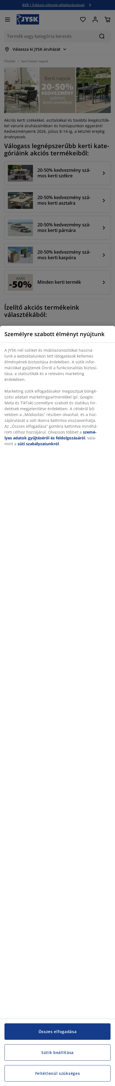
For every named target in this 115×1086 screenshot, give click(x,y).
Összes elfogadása (58, 1031)
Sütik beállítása (57, 1052)
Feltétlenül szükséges (57, 1073)
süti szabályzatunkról (38, 443)
